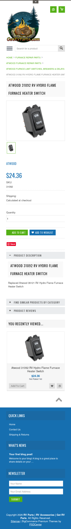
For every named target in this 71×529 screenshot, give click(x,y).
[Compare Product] (53, 9)
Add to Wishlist (52, 386)
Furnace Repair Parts (28, 57)
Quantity (11, 212)
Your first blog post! (21, 454)
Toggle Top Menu (35, 2)
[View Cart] (62, 9)
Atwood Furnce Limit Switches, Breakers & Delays (35, 68)
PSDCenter (35, 524)
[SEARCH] (61, 48)
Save (12, 244)
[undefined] (35, 139)
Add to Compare (59, 386)
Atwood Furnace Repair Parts (23, 63)
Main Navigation (9, 48)
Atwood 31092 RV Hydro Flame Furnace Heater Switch (35, 369)
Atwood (11, 163)
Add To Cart (17, 386)
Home (9, 57)
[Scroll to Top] (60, 401)
